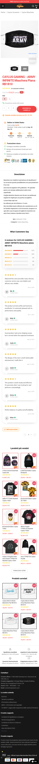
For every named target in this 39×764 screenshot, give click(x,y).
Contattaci (4, 725)
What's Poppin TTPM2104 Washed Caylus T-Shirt (27, 528)
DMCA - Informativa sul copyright (11, 705)
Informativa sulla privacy (9, 702)
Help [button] (35, 761)
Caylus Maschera (28, 12)
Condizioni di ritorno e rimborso (11, 722)
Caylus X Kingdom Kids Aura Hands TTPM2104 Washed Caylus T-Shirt (9, 558)
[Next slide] (35, 39)
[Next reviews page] (35, 434)
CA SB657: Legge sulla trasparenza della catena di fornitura (19, 708)
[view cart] (36, 6)
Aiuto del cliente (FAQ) (8, 728)
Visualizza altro (19, 570)
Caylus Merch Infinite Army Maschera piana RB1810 (27, 603)
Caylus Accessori (13, 12)
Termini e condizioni (7, 699)
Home (3, 12)
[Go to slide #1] (14, 68)
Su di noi (4, 696)
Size (3, 95)
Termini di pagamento (8, 720)
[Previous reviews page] (25, 434)
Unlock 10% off (4, 755)
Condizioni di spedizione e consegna (12, 717)
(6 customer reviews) (17, 88)
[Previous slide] (4, 39)
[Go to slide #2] (25, 68)
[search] (33, 6)
